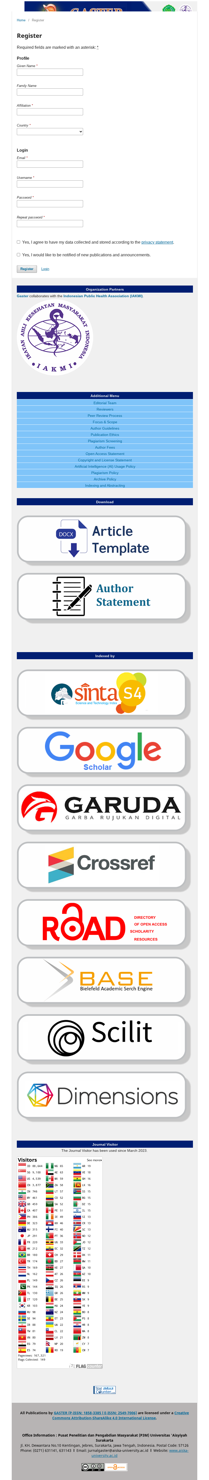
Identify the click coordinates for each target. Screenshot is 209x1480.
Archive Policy (105, 479)
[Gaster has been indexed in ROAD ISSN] (104, 950)
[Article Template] (104, 566)
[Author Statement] (104, 624)
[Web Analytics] (104, 1393)
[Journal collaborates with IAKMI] (55, 374)
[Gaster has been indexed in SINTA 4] (104, 720)
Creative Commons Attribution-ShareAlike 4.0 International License (120, 1415)
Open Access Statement (105, 454)
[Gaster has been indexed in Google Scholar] (104, 777)
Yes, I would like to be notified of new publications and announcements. (86, 255)
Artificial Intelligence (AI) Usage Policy (105, 466)
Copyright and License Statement (105, 460)
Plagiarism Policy (105, 473)
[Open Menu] (17, 5)
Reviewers (105, 409)
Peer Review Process (105, 416)
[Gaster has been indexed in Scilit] (104, 1065)
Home (21, 20)
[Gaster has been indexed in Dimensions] (104, 1122)
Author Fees (105, 447)
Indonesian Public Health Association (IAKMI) (103, 296)
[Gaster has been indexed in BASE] (104, 1007)
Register (26, 269)
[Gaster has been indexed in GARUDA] (104, 835)
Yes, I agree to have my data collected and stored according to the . (97, 242)
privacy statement (157, 242)
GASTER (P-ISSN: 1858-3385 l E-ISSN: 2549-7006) (95, 1412)
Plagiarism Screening (105, 441)
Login (45, 269)
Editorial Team (105, 403)
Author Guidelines (104, 428)
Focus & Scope (105, 422)
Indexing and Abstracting (105, 485)
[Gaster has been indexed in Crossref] (104, 892)
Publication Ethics (105, 435)
